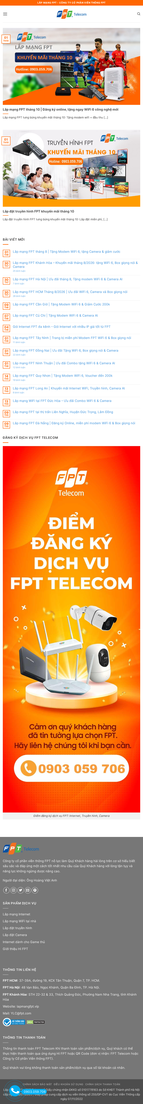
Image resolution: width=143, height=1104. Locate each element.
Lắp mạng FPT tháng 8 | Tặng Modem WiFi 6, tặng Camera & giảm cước (66, 251)
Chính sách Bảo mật (37, 1084)
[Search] (138, 14)
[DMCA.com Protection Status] (36, 1022)
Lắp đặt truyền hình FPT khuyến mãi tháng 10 (38, 211)
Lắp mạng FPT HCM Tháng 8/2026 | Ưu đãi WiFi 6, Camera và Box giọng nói (70, 292)
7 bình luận (22, 283)
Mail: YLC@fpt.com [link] (17, 1013)
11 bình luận (23, 342)
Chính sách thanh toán (102, 1084)
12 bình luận (23, 367)
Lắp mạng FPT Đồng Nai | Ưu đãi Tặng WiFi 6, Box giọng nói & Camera (65, 350)
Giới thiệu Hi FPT (15, 949)
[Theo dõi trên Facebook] (6, 890)
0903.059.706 (35, 1092)
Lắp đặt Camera (15, 935)
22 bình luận (23, 354)
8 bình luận (22, 392)
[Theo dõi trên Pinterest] (35, 890)
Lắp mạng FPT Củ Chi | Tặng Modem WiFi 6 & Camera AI (55, 315)
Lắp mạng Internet (16, 914)
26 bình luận (23, 296)
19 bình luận (23, 380)
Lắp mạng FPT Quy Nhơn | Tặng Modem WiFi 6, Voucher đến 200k (62, 375)
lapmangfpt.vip (28, 1006)
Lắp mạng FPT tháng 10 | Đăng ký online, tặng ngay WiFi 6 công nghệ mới (60, 109)
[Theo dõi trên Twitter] (20, 890)
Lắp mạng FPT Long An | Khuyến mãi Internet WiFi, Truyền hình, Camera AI (69, 388)
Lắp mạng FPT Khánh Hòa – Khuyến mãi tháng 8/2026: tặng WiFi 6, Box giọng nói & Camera (75, 264)
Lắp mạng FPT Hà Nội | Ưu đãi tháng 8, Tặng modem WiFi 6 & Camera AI (67, 279)
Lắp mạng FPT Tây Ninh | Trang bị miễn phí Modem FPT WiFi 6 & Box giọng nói (72, 338)
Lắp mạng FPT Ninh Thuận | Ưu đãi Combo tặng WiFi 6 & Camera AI (64, 363)
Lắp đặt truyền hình (17, 928)
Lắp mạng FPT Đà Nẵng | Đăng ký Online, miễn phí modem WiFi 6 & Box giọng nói (74, 423)
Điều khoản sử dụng (68, 1084)
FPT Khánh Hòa (15, 994)
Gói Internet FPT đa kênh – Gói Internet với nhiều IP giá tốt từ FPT (62, 327)
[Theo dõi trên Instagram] (13, 890)
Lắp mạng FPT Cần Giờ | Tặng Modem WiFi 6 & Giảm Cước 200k (61, 304)
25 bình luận (23, 271)
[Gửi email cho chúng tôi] (28, 890)
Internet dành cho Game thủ (24, 942)
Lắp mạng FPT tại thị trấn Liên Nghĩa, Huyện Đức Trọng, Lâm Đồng (63, 412)
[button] (5, 14)
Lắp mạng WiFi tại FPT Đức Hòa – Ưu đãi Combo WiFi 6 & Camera (62, 401)
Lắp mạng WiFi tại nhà (19, 921)
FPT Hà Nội (11, 987)
